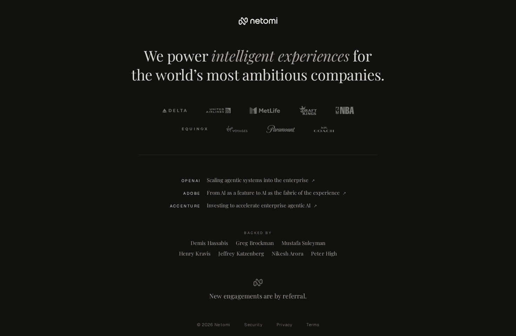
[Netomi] (258, 21)
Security (253, 325)
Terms (312, 325)
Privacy (284, 325)
